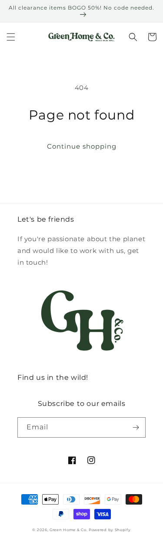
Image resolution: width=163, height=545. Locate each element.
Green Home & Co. (69, 530)
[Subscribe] (135, 427)
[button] (10, 37)
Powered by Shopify (110, 530)
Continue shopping (81, 146)
